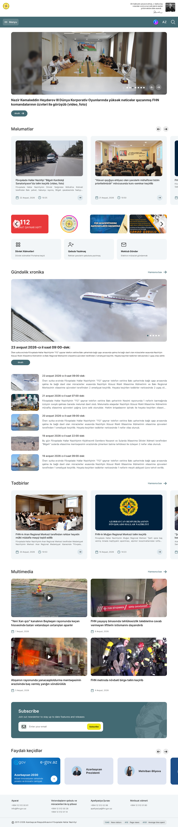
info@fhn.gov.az (18, 808)
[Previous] (152, 87)
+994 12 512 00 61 (19, 805)
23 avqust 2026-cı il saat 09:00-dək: (63, 375)
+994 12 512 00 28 (59, 808)
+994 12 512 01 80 (138, 805)
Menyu (13, 22)
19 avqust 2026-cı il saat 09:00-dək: (63, 455)
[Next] (158, 87)
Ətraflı (17, 109)
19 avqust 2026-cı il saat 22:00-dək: (63, 435)
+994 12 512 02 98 (99, 805)
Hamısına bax (155, 272)
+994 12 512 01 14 (59, 812)
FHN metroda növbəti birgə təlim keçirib (117, 680)
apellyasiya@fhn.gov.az (101, 808)
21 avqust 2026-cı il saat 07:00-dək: (63, 395)
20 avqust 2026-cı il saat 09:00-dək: (63, 415)
